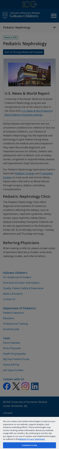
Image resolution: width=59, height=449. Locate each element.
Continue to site (29, 445)
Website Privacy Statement (32, 439)
